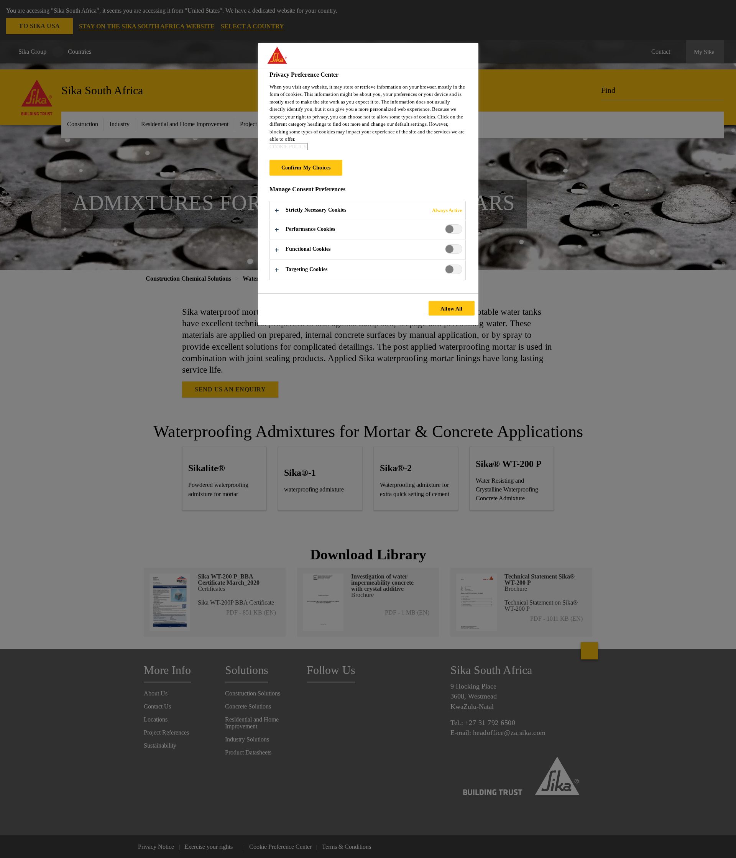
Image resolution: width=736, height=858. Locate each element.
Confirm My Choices (306, 167)
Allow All (451, 309)
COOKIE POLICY (288, 147)
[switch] (453, 229)
